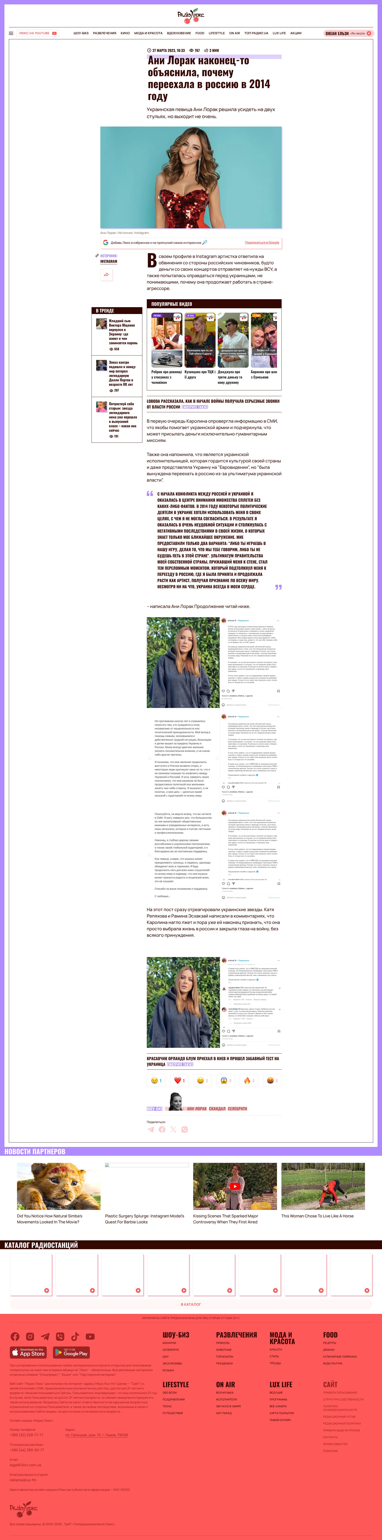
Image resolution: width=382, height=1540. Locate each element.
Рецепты (329, 1343)
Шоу (166, 1356)
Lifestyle (217, 33)
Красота (276, 1349)
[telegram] (151, 1129)
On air (234, 33)
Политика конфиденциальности (340, 1408)
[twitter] (173, 1129)
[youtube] (90, 1336)
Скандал (217, 1109)
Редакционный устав (339, 1417)
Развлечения (104, 33)
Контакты (330, 1437)
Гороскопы (224, 1356)
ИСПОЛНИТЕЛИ (226, 1399)
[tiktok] (75, 1336)
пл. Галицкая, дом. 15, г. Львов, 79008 (96, 1434)
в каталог (191, 1304)
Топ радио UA (256, 33)
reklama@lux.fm (23, 1480)
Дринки (328, 1350)
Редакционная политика (342, 1423)
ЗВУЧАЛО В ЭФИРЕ (228, 1406)
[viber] (185, 1129)
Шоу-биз (81, 33)
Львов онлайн (280, 1420)
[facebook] (162, 1129)
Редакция (330, 1451)
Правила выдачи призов (341, 1430)
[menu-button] (11, 33)
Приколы (222, 1343)
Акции (296, 33)
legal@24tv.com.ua (25, 1464)
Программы (278, 1399)
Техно (167, 1406)
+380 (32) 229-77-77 (26, 1434)
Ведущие (276, 1392)
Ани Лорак (197, 1109)
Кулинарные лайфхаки (340, 1356)
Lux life (279, 33)
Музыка (168, 1370)
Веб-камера (278, 1406)
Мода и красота (148, 33)
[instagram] (30, 1336)
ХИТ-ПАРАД (224, 1413)
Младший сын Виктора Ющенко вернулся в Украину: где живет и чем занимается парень (123, 331)
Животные (224, 1350)
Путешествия (173, 1413)
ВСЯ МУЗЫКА (225, 1392)
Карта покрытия (282, 1413)
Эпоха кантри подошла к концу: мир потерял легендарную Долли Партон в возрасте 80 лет (122, 373)
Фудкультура (332, 1363)
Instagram (108, 261)
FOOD (200, 33)
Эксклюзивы (172, 1363)
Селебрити (237, 1109)
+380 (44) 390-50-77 (27, 1449)
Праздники (224, 1363)
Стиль (274, 1356)
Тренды (275, 1363)
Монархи (169, 1343)
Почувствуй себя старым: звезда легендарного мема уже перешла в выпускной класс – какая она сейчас (123, 417)
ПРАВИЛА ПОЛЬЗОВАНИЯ (340, 1392)
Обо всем (170, 1392)
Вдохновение (179, 33)
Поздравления (174, 1399)
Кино (125, 33)
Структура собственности (343, 1399)
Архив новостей (335, 1444)
